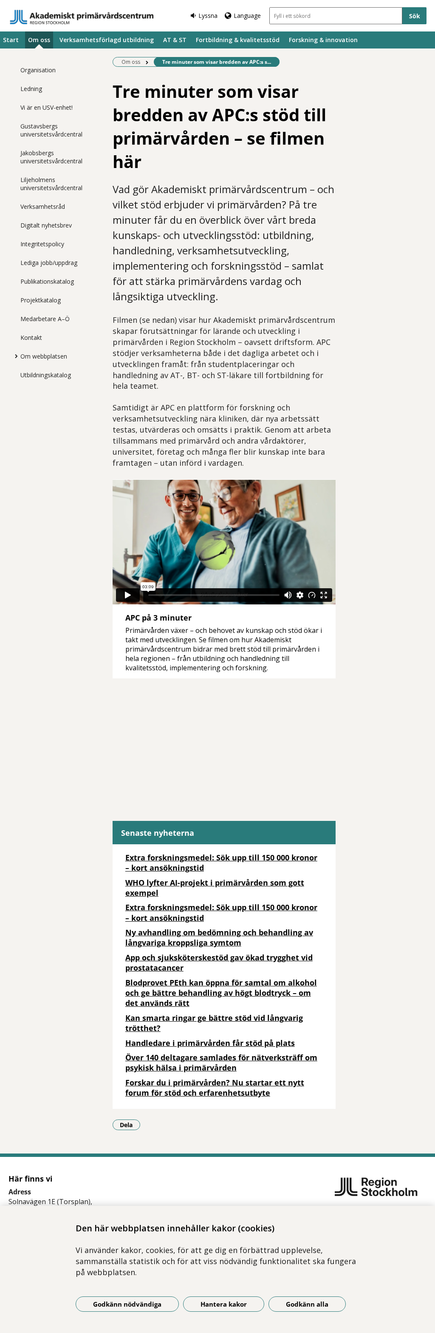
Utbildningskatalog (45, 375)
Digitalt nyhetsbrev (46, 225)
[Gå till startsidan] (81, 17)
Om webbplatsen (43, 356)
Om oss (39, 40)
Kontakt (31, 337)
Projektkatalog (40, 300)
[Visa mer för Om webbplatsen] (14, 356)
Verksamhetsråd (42, 206)
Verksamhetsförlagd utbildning (106, 40)
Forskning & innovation (323, 40)
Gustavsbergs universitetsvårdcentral (51, 130)
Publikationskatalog (47, 281)
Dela (130, 1124)
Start (11, 40)
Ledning (31, 89)
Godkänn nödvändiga (127, 1304)
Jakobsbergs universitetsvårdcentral (51, 157)
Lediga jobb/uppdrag (48, 263)
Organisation (38, 70)
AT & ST (174, 40)
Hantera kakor (224, 1304)
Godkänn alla (307, 1304)
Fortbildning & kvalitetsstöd (238, 40)
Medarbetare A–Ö (45, 319)
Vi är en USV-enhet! (46, 107)
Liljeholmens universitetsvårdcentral (51, 184)
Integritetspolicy (42, 244)
